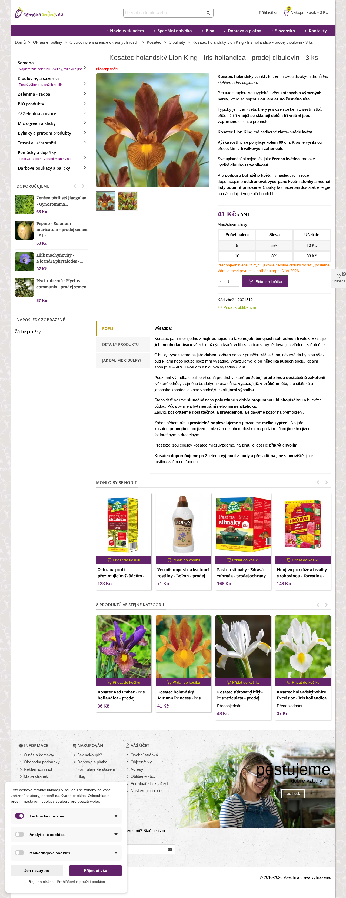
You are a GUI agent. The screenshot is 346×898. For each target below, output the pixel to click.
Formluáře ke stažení (149, 783)
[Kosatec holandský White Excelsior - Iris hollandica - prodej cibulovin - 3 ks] (303, 646)
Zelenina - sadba (34, 94)
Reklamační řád (38, 769)
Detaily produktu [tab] (120, 344)
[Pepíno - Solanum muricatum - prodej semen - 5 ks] (24, 230)
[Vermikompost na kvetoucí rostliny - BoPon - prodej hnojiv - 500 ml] (183, 524)
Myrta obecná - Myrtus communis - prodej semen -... (61, 286)
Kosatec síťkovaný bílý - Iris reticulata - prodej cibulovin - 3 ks (240, 698)
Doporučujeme (32, 186)
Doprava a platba (244, 30)
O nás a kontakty (39, 755)
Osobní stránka (144, 755)
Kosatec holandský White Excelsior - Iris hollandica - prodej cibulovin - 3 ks (302, 698)
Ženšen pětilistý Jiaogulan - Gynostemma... (61, 201)
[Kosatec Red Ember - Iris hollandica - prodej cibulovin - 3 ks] (123, 646)
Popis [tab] (108, 328)
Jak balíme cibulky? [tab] (121, 360)
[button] (75, 186)
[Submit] (208, 12)
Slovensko (285, 30)
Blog (210, 30)
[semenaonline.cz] (47, 12)
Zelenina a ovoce (39, 113)
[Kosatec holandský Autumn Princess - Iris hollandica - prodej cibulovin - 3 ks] (183, 646)
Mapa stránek (36, 776)
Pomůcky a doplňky (45, 155)
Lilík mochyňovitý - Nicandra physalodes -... (59, 258)
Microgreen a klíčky (37, 123)
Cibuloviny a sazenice (40, 81)
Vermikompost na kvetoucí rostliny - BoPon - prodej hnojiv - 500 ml (183, 575)
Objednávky (141, 762)
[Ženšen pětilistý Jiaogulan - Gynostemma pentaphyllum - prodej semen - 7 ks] (24, 204)
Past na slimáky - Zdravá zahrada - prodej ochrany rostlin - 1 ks (241, 575)
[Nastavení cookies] (128, 791)
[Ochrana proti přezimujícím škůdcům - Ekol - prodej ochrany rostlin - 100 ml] (123, 524)
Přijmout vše (95, 870)
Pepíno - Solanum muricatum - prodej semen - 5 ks (62, 229)
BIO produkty (31, 103)
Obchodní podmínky (42, 762)
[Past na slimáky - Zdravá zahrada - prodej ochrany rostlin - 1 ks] (243, 524)
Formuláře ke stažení (96, 769)
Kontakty (318, 30)
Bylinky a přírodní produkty (44, 133)
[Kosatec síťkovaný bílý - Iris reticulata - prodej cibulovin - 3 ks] (243, 646)
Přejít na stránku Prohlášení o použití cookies (66, 881)
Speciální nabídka (175, 30)
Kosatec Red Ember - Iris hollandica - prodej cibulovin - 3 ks (121, 698)
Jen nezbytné (36, 870)
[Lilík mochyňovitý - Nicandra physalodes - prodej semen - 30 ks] (24, 261)
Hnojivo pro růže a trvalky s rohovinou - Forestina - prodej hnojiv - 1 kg (302, 575)
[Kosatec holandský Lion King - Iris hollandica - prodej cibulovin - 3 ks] (152, 130)
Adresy (137, 769)
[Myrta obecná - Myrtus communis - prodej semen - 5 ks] (24, 287)
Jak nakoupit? (89, 755)
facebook (293, 794)
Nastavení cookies (147, 790)
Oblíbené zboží (144, 776)
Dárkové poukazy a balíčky (44, 168)
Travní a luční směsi (37, 142)
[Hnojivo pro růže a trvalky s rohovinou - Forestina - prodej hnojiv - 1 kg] (303, 524)
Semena (50, 65)
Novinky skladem (127, 30)
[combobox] (164, 12)
